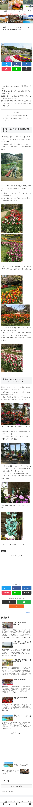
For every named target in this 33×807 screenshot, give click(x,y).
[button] (29, 402)
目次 (14, 112)
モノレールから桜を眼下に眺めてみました (16, 115)
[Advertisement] (16, 36)
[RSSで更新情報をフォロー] (16, 606)
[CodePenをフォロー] (9, 602)
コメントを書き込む (16, 786)
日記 (4, 551)
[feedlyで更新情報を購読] (24, 602)
